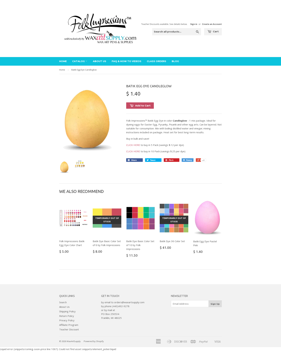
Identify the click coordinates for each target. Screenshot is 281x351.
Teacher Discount (69, 329)
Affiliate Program (68, 324)
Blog (175, 61)
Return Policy (66, 316)
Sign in (193, 24)
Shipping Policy (67, 311)
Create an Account (212, 24)
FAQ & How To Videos (126, 61)
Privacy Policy (66, 320)
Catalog (78, 61)
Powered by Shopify (94, 341)
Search (63, 302)
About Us (99, 61)
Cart (215, 31)
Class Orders (156, 61)
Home (63, 61)
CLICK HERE (133, 145)
